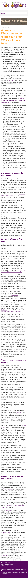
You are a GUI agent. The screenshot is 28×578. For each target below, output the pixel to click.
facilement (4, 310)
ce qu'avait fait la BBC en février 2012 (13, 194)
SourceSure (15, 295)
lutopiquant (10, 564)
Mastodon (3, 567)
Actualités (6, 27)
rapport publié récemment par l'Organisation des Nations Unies (13, 100)
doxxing (19, 412)
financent (8, 510)
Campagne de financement (14, 21)
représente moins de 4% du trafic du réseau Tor (13, 271)
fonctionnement (8, 489)
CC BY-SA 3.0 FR (8, 565)
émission (11, 80)
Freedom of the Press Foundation (11, 311)
